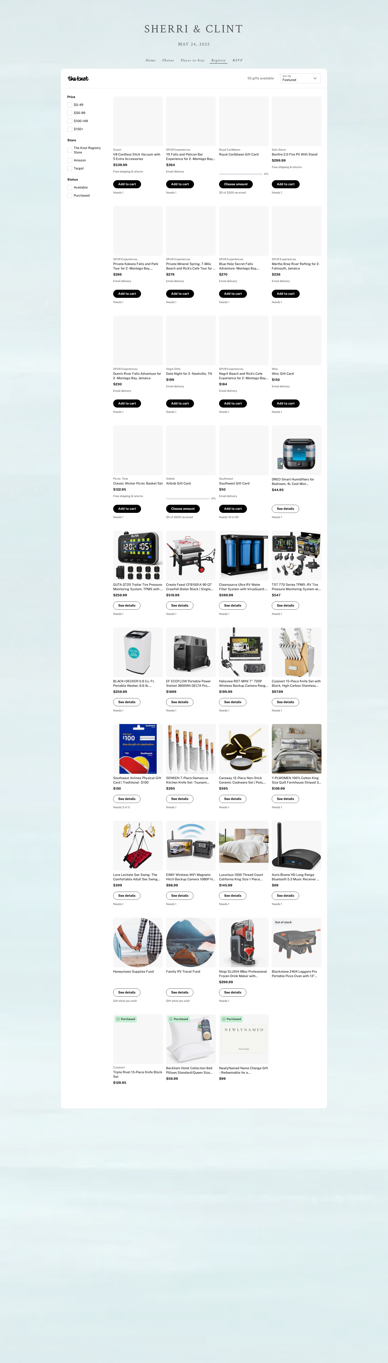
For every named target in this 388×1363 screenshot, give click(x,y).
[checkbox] (69, 104)
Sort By (287, 76)
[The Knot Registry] (78, 78)
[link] (138, 145)
